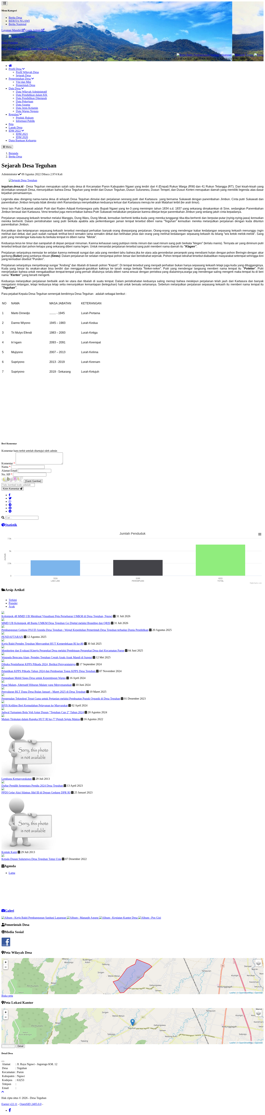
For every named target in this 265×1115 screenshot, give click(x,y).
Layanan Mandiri (11, 30)
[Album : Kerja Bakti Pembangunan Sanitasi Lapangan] (34, 917)
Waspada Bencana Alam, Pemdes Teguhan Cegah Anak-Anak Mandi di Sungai (46, 657)
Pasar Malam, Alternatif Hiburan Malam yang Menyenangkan (36, 684)
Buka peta (7, 995)
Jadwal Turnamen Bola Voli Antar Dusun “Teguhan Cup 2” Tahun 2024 (42, 712)
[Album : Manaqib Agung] (83, 917)
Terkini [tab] (13, 599)
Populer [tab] (13, 603)
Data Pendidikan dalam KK (31, 94)
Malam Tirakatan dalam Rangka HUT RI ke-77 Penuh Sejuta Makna (40, 719)
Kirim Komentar (11, 488)
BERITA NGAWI (19, 20)
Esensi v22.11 (9, 1104)
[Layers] (258, 963)
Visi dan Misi (23, 81)
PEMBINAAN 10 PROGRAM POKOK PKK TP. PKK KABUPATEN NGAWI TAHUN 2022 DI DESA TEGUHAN (71, 897)
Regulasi (14, 114)
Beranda (13, 153)
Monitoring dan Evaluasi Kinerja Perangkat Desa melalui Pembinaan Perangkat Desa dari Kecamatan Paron (62, 650)
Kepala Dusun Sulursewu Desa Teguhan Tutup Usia (31, 858)
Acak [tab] (12, 606)
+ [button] (6, 962)
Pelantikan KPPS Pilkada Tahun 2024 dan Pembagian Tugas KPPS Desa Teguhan (48, 671)
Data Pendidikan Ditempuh (31, 98)
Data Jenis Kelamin (27, 107)
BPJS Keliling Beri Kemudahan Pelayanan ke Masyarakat (34, 705)
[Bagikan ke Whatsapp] (10, 501)
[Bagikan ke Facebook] (9, 495)
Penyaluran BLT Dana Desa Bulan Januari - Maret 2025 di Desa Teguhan (43, 691)
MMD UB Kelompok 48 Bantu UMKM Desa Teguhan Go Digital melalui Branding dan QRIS (55, 623)
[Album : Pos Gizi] (149, 917)
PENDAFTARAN (12, 636)
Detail (20, 1046)
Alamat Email (9, 470)
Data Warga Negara (27, 111)
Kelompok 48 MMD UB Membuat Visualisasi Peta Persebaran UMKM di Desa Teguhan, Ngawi (56, 616)
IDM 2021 (22, 133)
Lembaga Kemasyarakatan (16, 778)
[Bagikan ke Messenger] (10, 511)
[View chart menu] (260, 534)
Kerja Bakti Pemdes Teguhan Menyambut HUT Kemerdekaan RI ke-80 (42, 643)
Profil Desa (15, 68)
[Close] (2, 1061)
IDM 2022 (15, 130)
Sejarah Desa (23, 75)
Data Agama (23, 104)
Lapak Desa (15, 127)
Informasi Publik (25, 120)
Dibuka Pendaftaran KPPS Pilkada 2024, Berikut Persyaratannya (38, 664)
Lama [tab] (12, 872)
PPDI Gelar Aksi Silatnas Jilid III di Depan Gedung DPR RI (35, 792)
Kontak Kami (9, 852)
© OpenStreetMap (245, 992)
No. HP (6, 474)
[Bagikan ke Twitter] (10, 498)
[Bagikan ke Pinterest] (10, 508)
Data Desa (15, 88)
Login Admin (33, 30)
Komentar (8, 463)
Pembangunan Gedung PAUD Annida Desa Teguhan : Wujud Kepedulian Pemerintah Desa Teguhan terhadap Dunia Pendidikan (74, 629)
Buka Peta (8, 1046)
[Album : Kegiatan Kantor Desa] (118, 917)
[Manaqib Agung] (221, 54)
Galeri (9, 911)
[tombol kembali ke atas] (2, 1091)
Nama (5, 466)
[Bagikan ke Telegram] (10, 504)
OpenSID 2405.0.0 (30, 1104)
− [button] (6, 967)
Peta (11, 124)
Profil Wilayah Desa (27, 72)
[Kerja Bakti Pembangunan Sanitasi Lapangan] (182, 54)
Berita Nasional (17, 24)
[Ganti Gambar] (33, 481)
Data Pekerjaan (24, 101)
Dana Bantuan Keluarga (22, 140)
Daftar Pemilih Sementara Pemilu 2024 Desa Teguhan (32, 785)
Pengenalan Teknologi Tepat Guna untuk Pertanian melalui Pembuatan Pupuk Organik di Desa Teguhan (60, 698)
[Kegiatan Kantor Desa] (246, 54)
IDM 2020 (22, 137)
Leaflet (232, 992)
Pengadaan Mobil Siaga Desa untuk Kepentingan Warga (33, 678)
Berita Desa (15, 17)
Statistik (11, 525)
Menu (8, 147)
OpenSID (259, 992)
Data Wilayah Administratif (31, 91)
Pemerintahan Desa (20, 78)
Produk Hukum (25, 117)
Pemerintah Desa (25, 85)
